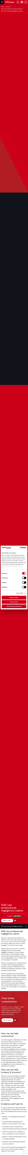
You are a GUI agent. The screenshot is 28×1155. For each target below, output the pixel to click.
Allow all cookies (14, 597)
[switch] (24, 578)
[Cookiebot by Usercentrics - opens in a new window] (20, 548)
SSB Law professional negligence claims (11, 926)
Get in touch (7, 1020)
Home (2, 6)
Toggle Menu (2, 2)
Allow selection (14, 602)
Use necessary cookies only (14, 606)
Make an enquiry (7, 920)
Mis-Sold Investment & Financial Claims (11, 9)
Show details (19, 593)
